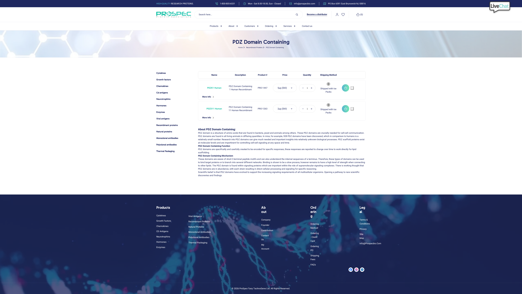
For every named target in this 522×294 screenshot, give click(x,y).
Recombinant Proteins (254, 47)
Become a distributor (317, 14)
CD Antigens (162, 231)
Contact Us (265, 237)
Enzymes (160, 247)
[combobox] (249, 14)
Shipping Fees (314, 257)
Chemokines (162, 226)
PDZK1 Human (214, 88)
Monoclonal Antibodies (199, 232)
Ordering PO (314, 248)
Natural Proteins (196, 227)
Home (240, 47)
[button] (216, 26)
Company (266, 219)
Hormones (161, 242)
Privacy (363, 229)
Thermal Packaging (197, 242)
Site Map (362, 236)
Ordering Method (314, 226)
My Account (265, 246)
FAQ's (313, 264)
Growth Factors (163, 221)
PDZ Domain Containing (275, 47)
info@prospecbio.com (370, 243)
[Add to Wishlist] (352, 88)
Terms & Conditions (365, 221)
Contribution (267, 230)
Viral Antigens (195, 216)
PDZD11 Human (214, 108)
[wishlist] (343, 14)
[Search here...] (297, 14)
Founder (265, 225)
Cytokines (161, 215)
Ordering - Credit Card (314, 237)
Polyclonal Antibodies (198, 237)
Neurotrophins (163, 236)
